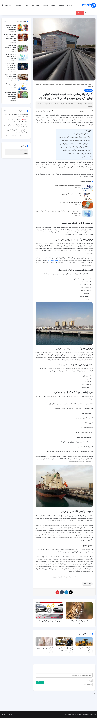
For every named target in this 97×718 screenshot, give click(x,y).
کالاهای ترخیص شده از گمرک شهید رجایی (74, 140)
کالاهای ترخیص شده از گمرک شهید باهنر (74, 147)
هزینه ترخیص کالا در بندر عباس (78, 153)
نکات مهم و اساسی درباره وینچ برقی (71, 194)
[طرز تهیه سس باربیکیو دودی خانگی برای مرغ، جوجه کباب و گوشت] (23, 37)
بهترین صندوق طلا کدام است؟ (11, 85)
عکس (10, 5)
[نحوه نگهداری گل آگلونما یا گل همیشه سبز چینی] (23, 48)
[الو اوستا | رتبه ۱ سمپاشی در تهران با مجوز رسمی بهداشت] (64, 641)
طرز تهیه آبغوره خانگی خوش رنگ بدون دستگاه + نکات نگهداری (10, 95)
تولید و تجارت (76, 84)
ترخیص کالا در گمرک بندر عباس (78, 133)
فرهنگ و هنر (35, 5)
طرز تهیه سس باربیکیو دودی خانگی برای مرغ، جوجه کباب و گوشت (10, 37)
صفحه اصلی (69, 5)
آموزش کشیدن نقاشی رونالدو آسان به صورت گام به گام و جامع (17, 131)
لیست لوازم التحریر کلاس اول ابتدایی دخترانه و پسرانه (11, 27)
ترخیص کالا (24, 154)
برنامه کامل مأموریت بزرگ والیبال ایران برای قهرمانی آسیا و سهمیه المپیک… (10, 67)
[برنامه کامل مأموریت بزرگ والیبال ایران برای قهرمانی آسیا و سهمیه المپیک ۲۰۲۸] (23, 66)
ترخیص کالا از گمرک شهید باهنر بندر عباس (74, 143)
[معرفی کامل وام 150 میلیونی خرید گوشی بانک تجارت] (23, 57)
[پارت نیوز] (88, 5)
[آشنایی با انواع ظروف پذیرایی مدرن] (44, 641)
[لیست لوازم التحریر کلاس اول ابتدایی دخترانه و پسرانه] (23, 28)
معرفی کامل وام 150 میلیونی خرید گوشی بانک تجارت (10, 57)
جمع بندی (85, 157)
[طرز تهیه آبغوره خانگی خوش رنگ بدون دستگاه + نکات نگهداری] (23, 94)
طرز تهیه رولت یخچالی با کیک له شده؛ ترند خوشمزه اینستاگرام (10, 77)
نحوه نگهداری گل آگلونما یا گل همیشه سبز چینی (10, 48)
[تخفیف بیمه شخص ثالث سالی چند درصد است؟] (87, 187)
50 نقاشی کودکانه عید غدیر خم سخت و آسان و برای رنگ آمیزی (16, 121)
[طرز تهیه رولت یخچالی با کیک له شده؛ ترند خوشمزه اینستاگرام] (23, 77)
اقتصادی (61, 5)
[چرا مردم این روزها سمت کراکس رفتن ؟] (87, 204)
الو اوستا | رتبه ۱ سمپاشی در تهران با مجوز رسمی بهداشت (65, 649)
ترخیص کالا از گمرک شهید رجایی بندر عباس (73, 137)
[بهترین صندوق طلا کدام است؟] (23, 86)
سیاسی (53, 5)
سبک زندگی (18, 5)
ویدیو (6, 5)
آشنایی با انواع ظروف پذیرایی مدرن (45, 649)
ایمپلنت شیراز (23, 150)
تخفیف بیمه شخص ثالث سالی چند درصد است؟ (68, 185)
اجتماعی (45, 5)
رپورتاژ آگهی (86, 584)
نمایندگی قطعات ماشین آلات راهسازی (85, 649)
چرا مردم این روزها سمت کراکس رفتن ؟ (70, 202)
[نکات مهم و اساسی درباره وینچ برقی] (87, 196)
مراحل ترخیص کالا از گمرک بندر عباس (76, 150)
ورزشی (26, 5)
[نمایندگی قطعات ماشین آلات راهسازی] (84, 641)
